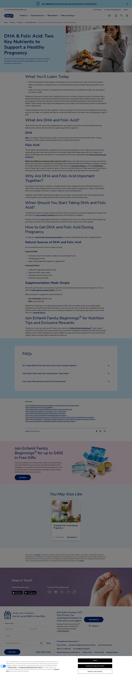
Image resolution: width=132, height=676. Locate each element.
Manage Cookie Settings (95, 671)
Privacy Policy (12, 667)
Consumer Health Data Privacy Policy (30, 667)
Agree (95, 660)
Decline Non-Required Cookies (95, 666)
